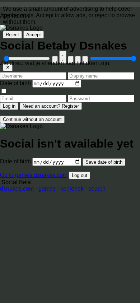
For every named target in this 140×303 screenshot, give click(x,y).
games (47, 189)
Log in (9, 106)
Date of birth (15, 83)
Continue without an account (32, 119)
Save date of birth (103, 162)
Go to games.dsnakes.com (33, 175)
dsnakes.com (17, 189)
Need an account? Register (51, 106)
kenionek (72, 189)
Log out (79, 175)
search (97, 189)
